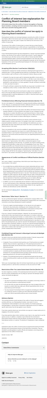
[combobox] (33, 7)
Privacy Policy (21, 377)
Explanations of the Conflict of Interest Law (37, 11)
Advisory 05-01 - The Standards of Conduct (23, 190)
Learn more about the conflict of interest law (18, 11)
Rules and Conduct (4, 11)
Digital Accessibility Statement (9, 377)
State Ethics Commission (14, 14)
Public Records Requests (8, 380)
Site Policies (29, 377)
